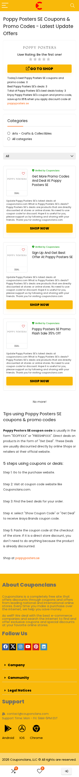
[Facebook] (5, 647)
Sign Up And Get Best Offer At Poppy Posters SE (52, 254)
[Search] (72, 5)
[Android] (8, 728)
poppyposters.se (18, 103)
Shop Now (39, 228)
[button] (39, 665)
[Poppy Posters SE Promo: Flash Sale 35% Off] (17, 332)
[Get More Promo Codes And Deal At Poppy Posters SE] (17, 179)
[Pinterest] (35, 647)
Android (8, 738)
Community (18, 677)
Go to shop (41, 68)
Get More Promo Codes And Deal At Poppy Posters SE (50, 180)
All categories (22, 139)
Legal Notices (19, 690)
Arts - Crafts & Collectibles (32, 133)
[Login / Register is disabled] (66, 771)
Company (16, 665)
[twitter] (12, 647)
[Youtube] (27, 647)
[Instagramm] (20, 647)
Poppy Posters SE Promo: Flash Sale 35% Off (51, 331)
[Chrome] (36, 728)
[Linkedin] (43, 647)
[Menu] (5, 5)
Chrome (36, 738)
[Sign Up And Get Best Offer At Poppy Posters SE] (17, 256)
